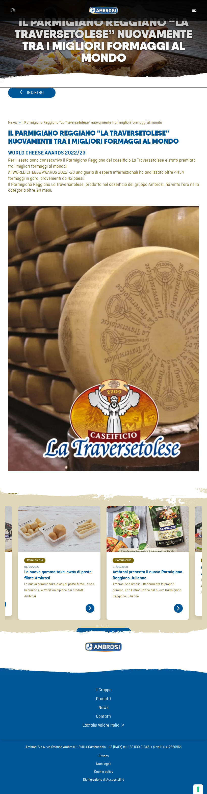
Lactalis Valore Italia (101, 725)
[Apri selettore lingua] (13, 10)
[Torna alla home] (103, 652)
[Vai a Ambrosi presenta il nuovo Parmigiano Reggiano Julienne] (178, 608)
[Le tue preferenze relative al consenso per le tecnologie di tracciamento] (198, 789)
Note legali (103, 764)
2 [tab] (103, 623)
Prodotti (103, 699)
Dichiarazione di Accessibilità (103, 779)
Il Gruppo (103, 690)
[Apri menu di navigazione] (194, 10)
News (12, 123)
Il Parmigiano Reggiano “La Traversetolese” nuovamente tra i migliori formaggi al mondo (91, 123)
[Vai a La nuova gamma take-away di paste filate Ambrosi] (90, 608)
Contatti (103, 716)
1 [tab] (98, 623)
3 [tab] (108, 623)
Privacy (103, 756)
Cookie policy (103, 772)
